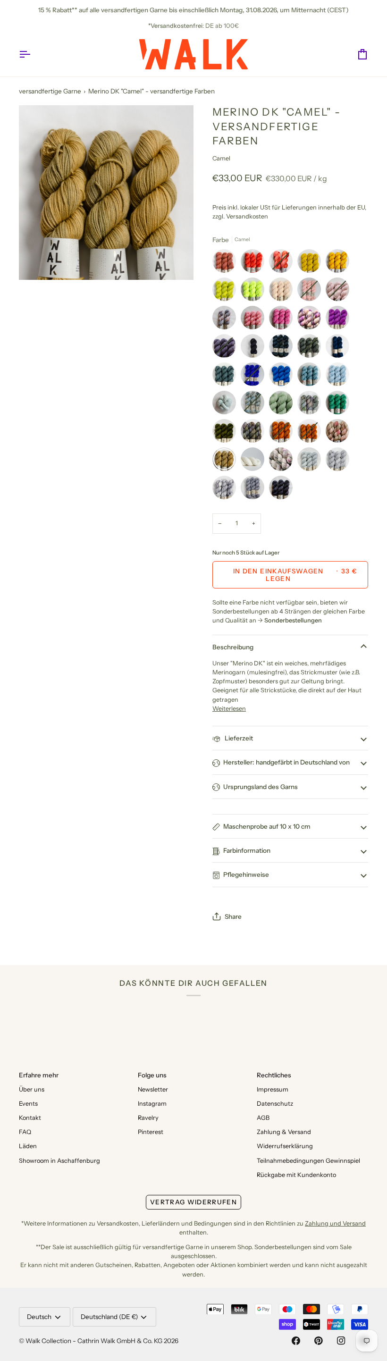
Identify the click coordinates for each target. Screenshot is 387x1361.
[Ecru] (255, 461)
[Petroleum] (283, 348)
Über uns (31, 1089)
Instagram (152, 1103)
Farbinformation (246, 850)
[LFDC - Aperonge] (255, 263)
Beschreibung (232, 647)
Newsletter (153, 1089)
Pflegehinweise (246, 874)
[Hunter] (226, 433)
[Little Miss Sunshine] (340, 263)
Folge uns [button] (152, 1075)
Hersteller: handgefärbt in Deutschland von (286, 762)
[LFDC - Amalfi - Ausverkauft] (255, 376)
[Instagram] (341, 1340)
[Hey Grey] (340, 461)
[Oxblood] (226, 263)
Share (233, 916)
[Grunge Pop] (283, 461)
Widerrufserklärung (285, 1146)
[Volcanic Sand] (281, 490)
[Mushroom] (340, 433)
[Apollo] (311, 461)
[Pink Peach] (255, 320)
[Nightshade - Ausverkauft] (226, 348)
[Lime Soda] (255, 291)
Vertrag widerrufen (193, 1202)
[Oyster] (283, 291)
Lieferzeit (238, 738)
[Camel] (226, 461)
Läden (28, 1146)
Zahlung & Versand (284, 1131)
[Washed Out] (340, 376)
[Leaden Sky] (226, 376)
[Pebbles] (255, 490)
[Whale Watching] (340, 348)
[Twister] (255, 433)
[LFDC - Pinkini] (283, 320)
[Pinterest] (318, 1340)
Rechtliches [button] (274, 1075)
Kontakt (30, 1117)
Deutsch (39, 1316)
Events (28, 1103)
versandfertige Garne (50, 91)
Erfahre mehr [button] (39, 1075)
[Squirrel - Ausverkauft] (283, 433)
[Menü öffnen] (33, 54)
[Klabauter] (283, 376)
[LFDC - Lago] (311, 376)
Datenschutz (275, 1103)
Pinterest (150, 1131)
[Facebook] (296, 1340)
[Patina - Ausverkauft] (311, 348)
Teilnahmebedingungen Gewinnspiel (308, 1160)
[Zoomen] (36, 262)
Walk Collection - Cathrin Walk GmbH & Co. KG (93, 1340)
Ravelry (148, 1117)
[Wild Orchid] (340, 320)
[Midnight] (255, 348)
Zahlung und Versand (335, 1223)
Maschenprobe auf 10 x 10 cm (267, 826)
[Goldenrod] (311, 263)
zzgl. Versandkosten (240, 216)
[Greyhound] (226, 490)
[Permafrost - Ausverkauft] (255, 405)
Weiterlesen (229, 708)
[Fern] (283, 405)
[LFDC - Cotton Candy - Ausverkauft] (311, 291)
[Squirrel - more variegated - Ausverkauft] (311, 433)
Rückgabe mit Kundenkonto (296, 1174)
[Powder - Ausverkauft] (340, 291)
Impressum (272, 1089)
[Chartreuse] (226, 291)
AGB (263, 1117)
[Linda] (311, 320)
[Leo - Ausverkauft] (283, 263)
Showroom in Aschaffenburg (59, 1160)
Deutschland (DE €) (109, 1316)
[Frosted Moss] (311, 405)
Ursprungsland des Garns (260, 786)
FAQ (25, 1131)
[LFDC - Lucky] (340, 405)
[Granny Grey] (226, 320)
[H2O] (226, 405)
